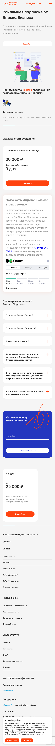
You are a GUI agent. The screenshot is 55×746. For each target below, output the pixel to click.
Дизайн (6, 655)
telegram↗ (7, 705)
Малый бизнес (9, 569)
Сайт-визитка (9, 556)
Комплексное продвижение (15, 606)
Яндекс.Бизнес (9, 624)
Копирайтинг (8, 649)
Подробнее (20, 514)
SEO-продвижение (11, 612)
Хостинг (6, 643)
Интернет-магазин (11, 587)
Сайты (6, 548)
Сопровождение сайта (13, 661)
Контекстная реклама (12, 618)
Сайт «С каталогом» (11, 581)
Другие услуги (11, 634)
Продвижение (11, 597)
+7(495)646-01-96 (33, 3)
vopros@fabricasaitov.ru (25, 705)
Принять (27, 740)
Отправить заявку (28, 450)
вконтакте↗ (8, 690)
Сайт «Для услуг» (10, 575)
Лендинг (6, 562)
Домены (6, 667)
